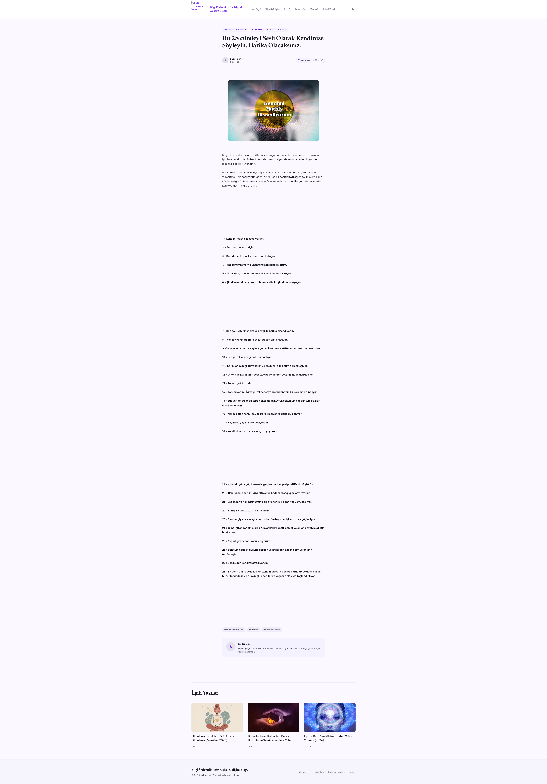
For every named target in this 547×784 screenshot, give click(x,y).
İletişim (352, 772)
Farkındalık (300, 9)
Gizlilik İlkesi (318, 772)
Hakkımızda (303, 772)
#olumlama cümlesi (271, 630)
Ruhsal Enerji (329, 9)
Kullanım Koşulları (336, 772)
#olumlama (253, 630)
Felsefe (287, 9)
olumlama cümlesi (276, 30)
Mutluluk (314, 9)
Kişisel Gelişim (272, 9)
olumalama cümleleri (235, 30)
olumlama (257, 30)
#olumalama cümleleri (233, 630)
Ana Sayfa (256, 9)
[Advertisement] (273, 212)
